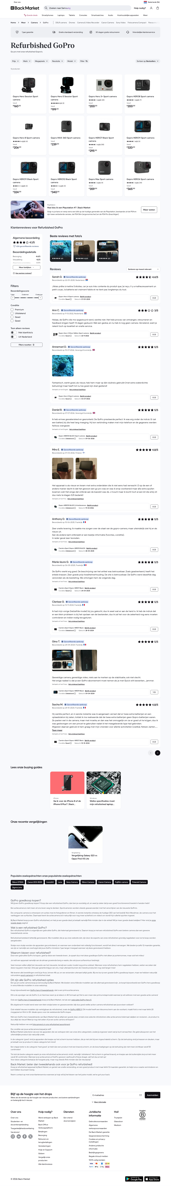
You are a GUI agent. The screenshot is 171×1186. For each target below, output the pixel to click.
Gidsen (41, 1153)
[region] (105, 251)
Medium (117, 1125)
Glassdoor (118, 1121)
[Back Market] (25, 8)
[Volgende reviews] (157, 753)
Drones (72, 22)
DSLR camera (61, 22)
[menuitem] (47, 15)
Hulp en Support (45, 1149)
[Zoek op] (46, 8)
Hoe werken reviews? (23, 273)
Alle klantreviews (45, 1164)
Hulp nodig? (140, 8)
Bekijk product (85, 296)
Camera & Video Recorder (88, 22)
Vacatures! (15, 1132)
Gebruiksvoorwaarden (98, 1121)
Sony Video (121, 22)
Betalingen (42, 1131)
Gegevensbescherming (99, 1136)
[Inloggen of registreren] (151, 8)
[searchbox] (89, 8)
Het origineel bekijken (77, 390)
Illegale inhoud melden (98, 1156)
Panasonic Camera (156, 22)
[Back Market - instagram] (13, 1136)
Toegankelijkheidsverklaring (22, 1128)
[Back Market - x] (30, 1136)
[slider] (13, 298)
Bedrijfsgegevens (96, 1152)
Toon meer (57, 730)
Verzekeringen (44, 1146)
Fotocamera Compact (137, 22)
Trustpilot (118, 1117)
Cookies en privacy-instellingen (97, 1140)
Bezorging (42, 1135)
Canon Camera (107, 22)
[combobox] (16, 61)
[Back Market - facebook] (24, 1136)
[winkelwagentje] (157, 8)
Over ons (14, 1117)
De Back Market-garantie (99, 1132)
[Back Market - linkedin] (19, 1136)
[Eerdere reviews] (150, 753)
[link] (149, 209)
